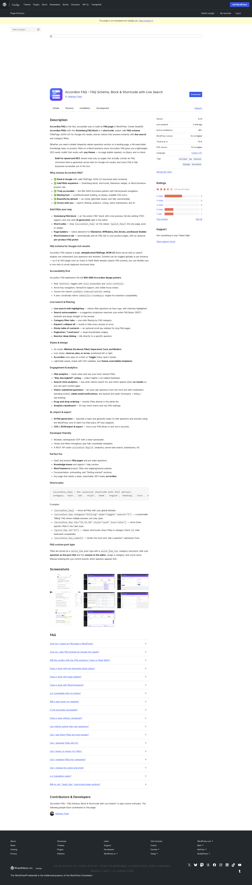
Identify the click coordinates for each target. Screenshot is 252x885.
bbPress (202, 849)
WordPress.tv (111, 854)
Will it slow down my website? (64, 701)
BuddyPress (203, 854)
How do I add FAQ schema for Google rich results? (74, 652)
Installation (85, 108)
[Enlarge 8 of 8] (145, 595)
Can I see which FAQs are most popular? (69, 735)
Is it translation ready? (60, 776)
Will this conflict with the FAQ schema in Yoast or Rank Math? (80, 660)
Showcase (61, 841)
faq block (197, 159)
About (13, 841)
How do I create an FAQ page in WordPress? (71, 643)
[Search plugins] (38, 29)
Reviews (69, 108)
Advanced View (164, 172)
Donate (155, 849)
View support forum (165, 241)
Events (154, 845)
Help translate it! (146, 21)
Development (102, 108)
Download (195, 94)
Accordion (183, 159)
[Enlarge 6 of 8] (111, 614)
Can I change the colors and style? (67, 768)
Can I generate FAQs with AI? (64, 743)
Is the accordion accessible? (64, 710)
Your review (162, 219)
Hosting (13, 849)
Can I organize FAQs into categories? (68, 759)
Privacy (13, 854)
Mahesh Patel (75, 96)
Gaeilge (39, 868)
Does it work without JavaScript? (66, 718)
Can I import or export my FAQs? (66, 751)
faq (190, 159)
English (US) (197, 153)
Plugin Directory (17, 13)
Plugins (60, 849)
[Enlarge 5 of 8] (111, 595)
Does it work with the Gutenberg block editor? (72, 668)
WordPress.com (205, 841)
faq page (186, 164)
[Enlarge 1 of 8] (78, 577)
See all (199, 219)
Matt (200, 845)
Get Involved (156, 841)
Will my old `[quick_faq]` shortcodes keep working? (75, 784)
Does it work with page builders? (66, 677)
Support (198, 108)
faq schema (196, 164)
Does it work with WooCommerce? (67, 685)
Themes (60, 845)
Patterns (61, 854)
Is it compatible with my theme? (65, 693)
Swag (154, 854)
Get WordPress (239, 4)
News (12, 845)
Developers (109, 849)
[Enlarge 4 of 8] (111, 577)
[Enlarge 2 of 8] (78, 595)
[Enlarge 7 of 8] (145, 577)
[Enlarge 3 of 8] (78, 612)
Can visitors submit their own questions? (69, 726)
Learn (106, 841)
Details (56, 108)
